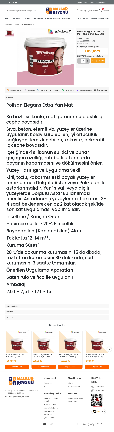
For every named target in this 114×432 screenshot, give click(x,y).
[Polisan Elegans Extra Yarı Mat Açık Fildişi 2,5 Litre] (44, 342)
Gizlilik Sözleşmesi (50, 404)
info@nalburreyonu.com (19, 397)
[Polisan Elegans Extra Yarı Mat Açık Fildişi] (97, 342)
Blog (45, 386)
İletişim (91, 2)
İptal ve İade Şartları (51, 408)
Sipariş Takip (82, 2)
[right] (109, 349)
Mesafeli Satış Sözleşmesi (49, 412)
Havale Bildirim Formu (75, 398)
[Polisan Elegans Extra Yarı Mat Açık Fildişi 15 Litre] (70, 342)
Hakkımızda (48, 383)
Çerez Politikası (49, 418)
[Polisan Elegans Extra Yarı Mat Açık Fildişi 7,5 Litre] (17, 342)
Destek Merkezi (101, 2)
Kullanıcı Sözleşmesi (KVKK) (51, 399)
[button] (81, 11)
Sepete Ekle (99, 61)
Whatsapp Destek (74, 386)
